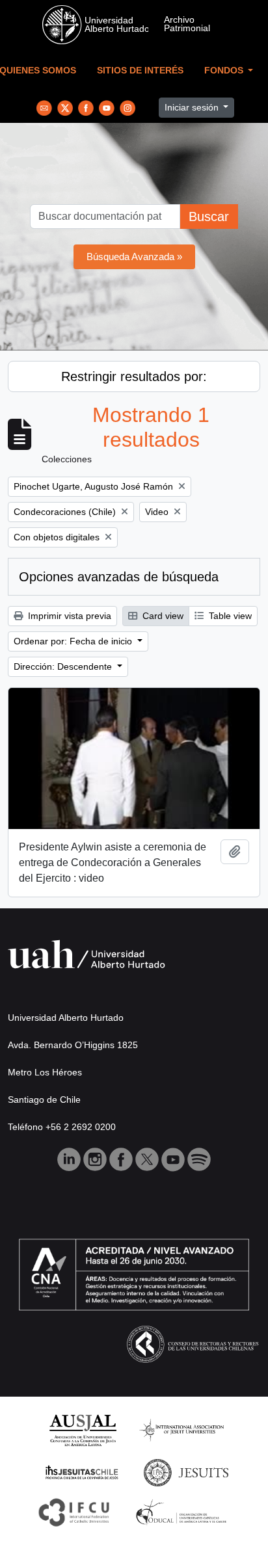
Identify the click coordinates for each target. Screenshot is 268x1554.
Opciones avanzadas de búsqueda (119, 577)
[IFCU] (74, 1511)
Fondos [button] (225, 70)
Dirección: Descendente (64, 666)
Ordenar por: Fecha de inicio (74, 641)
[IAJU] (181, 1429)
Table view (229, 616)
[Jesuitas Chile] (82, 1471)
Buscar (209, 216)
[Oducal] (183, 1511)
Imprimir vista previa (68, 616)
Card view (161, 616)
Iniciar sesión (193, 107)
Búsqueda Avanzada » (134, 256)
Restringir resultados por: (134, 376)
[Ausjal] (82, 1429)
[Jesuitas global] (186, 1471)
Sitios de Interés (140, 70)
